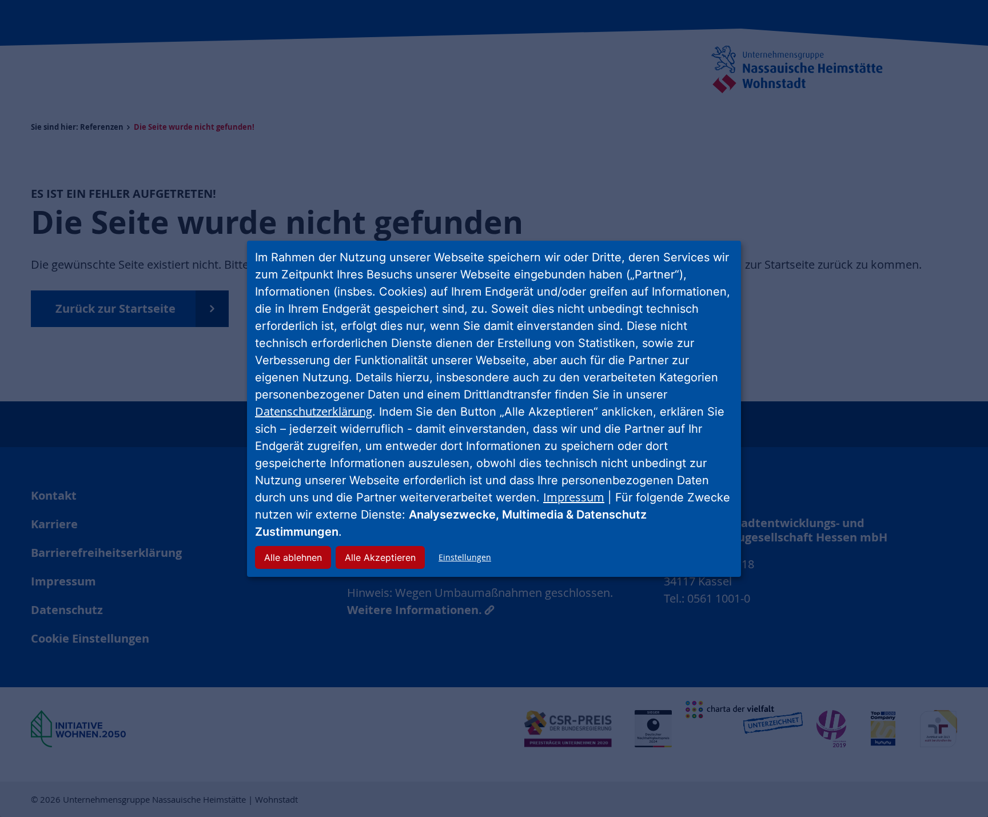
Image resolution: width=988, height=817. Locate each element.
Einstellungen (465, 557)
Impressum (573, 497)
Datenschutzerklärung (313, 411)
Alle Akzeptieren (380, 557)
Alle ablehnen (293, 557)
